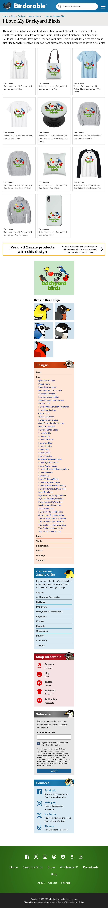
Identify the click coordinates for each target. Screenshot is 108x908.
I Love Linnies (44, 452)
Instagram (50, 802)
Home (6, 16)
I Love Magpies (45, 456)
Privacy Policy (49, 765)
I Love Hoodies (45, 446)
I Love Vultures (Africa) (48, 479)
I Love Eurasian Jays (47, 410)
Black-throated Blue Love (49, 505)
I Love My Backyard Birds (54, 16)
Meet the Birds (33, 867)
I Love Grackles (45, 442)
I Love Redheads (45, 472)
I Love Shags (44, 475)
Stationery (41, 640)
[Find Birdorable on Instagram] (45, 857)
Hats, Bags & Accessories (49, 611)
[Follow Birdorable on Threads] (54, 857)
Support (40, 560)
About (41, 882)
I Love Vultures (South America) (52, 488)
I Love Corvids (44, 433)
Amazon (11, 83)
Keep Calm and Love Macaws (51, 400)
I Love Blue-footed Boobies (50, 511)
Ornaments (42, 630)
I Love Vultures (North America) (52, 485)
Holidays (40, 555)
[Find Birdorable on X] (36, 857)
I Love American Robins (48, 397)
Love (38, 377)
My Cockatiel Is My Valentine (50, 498)
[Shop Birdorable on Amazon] (72, 857)
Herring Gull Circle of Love (50, 390)
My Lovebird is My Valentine (50, 502)
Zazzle (49, 681)
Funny (39, 536)
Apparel (40, 592)
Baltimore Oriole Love (48, 419)
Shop (13, 16)
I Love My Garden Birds (48, 462)
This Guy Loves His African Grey (52, 525)
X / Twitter (51, 814)
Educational (42, 545)
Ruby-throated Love (47, 387)
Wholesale (69, 867)
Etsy (47, 673)
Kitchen (40, 621)
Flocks (39, 550)
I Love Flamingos (46, 439)
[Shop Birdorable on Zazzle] (63, 857)
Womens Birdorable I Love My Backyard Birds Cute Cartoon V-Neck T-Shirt (88, 89)
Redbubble (51, 699)
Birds (38, 372)
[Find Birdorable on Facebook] (27, 857)
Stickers (40, 645)
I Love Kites (43, 449)
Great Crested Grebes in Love (51, 423)
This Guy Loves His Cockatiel (50, 528)
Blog (54, 874)
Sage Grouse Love (46, 508)
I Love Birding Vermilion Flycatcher (53, 406)
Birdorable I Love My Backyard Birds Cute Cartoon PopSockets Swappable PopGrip (53, 138)
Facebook (50, 790)
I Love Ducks (44, 436)
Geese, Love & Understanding (51, 515)
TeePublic (50, 690)
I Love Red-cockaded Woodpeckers (53, 469)
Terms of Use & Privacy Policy (71, 902)
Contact (52, 882)
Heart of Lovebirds (46, 426)
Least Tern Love (45, 492)
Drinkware (41, 606)
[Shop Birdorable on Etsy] (81, 857)
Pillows (40, 635)
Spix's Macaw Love (46, 380)
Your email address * (46, 732)
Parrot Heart (44, 383)
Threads (49, 826)
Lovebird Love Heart (47, 393)
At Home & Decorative (48, 597)
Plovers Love (44, 403)
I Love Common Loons (48, 429)
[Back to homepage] (30, 6)
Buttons (40, 601)
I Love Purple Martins (47, 466)
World (39, 540)
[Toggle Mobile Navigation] (103, 7)
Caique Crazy (44, 413)
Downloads (90, 867)
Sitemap (66, 882)
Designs (21, 16)
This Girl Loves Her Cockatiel (51, 521)
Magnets (40, 626)
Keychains (41, 616)
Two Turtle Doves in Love (49, 531)
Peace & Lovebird (46, 416)
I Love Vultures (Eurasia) (49, 482)
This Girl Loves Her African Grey (52, 518)
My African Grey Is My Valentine (52, 495)
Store (51, 867)
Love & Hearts (34, 16)
